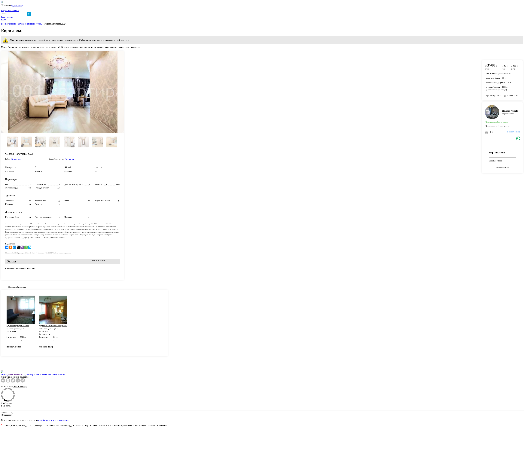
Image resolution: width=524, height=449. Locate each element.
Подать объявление (10, 10)
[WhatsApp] (26, 247)
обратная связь (15, 374)
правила (35, 374)
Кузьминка (16, 159)
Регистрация (7, 17)
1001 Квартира (20, 386)
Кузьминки (70, 159)
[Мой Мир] (14, 247)
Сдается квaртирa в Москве (18, 326)
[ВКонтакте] (6, 247)
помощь (4, 374)
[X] (18, 247)
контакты (60, 374)
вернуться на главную (492, 54)
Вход (3, 19)
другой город (17, 5)
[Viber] (22, 247)
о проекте (26, 374)
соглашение (44, 374)
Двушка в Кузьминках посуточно (53, 326)
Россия (4, 24)
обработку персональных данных (53, 420)
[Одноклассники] (10, 247)
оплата (53, 374)
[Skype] (29, 247)
